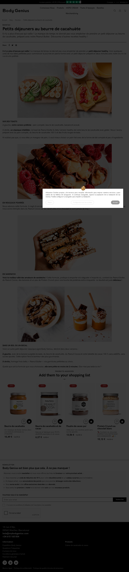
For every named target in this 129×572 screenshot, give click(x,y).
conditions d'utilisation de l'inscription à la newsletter (33, 505)
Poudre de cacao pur (76, 426)
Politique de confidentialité (23, 568)
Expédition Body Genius (12, 545)
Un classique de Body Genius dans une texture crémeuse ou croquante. (17, 432)
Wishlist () (123, 2)
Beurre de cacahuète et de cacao (48, 427)
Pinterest (16, 45)
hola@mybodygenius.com (15, 533)
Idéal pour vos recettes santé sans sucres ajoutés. (79, 431)
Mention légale (7, 568)
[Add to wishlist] (23, 421)
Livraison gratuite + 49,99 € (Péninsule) (52, 2)
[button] (60, 8)
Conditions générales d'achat (14, 554)
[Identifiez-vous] (119, 10)
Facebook (9, 45)
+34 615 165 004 (11, 536)
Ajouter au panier (18, 442)
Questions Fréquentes (11, 548)
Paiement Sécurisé (10, 557)
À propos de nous (9, 551)
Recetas (6, 25)
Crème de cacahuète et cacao (76, 545)
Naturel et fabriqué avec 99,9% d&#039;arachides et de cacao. (47, 433)
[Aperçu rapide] (29, 421)
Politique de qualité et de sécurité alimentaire (48, 568)
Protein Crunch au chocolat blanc (106, 427)
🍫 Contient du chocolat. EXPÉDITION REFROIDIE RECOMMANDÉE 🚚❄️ (107, 434)
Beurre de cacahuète (14, 426)
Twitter (12, 45)
